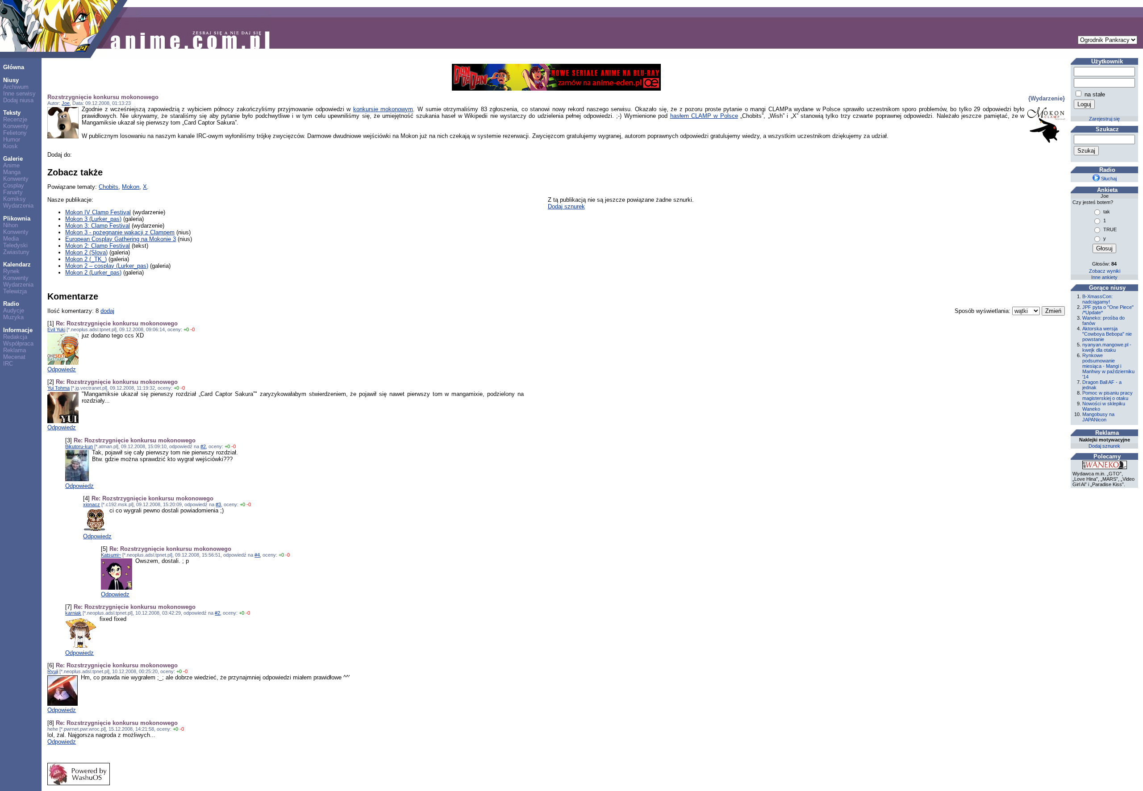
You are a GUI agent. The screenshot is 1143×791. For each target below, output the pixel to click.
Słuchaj (1108, 178)
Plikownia (16, 218)
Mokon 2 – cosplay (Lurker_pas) (106, 265)
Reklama (14, 350)
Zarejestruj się (1104, 118)
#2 (203, 446)
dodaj (107, 311)
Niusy (11, 80)
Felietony (15, 132)
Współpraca (18, 343)
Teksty (12, 112)
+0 (186, 329)
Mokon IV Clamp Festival (98, 212)
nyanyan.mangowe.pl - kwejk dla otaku (1106, 347)
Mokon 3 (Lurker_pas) (93, 219)
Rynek (11, 271)
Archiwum (16, 86)
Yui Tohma (58, 388)
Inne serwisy (19, 93)
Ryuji (52, 671)
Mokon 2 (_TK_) (86, 259)
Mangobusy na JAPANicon (1098, 417)
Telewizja (15, 291)
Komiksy (14, 199)
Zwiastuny (16, 252)
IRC (8, 363)
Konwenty (16, 126)
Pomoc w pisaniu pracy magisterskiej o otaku (1107, 395)
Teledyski (15, 245)
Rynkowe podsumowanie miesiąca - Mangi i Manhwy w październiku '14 (1108, 366)
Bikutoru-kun (79, 446)
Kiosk (10, 146)
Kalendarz (17, 264)
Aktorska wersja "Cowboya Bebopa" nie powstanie (1107, 334)
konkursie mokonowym (383, 109)
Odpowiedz (61, 369)
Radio (11, 303)
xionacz (91, 504)
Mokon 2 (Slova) (86, 252)
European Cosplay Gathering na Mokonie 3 (120, 239)
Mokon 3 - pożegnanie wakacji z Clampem (120, 232)
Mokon (130, 186)
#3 (218, 504)
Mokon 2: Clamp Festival (97, 245)
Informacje (18, 330)
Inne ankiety (1104, 277)
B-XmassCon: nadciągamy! (1097, 299)
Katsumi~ (111, 555)
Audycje (13, 310)
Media (11, 238)
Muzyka (13, 317)
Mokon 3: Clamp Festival (97, 225)
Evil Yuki (56, 329)
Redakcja (15, 336)
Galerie (13, 158)
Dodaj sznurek (566, 206)
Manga (12, 172)
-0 (192, 329)
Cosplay (13, 185)
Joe (66, 103)
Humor (11, 139)
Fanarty (13, 192)
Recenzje (15, 119)
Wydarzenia (18, 205)
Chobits (108, 186)
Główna (13, 67)
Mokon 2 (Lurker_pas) (93, 272)
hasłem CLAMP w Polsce (704, 115)
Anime (11, 165)
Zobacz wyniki (1104, 271)
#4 (257, 555)
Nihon (10, 225)
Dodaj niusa (18, 100)
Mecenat (14, 357)
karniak (73, 613)
